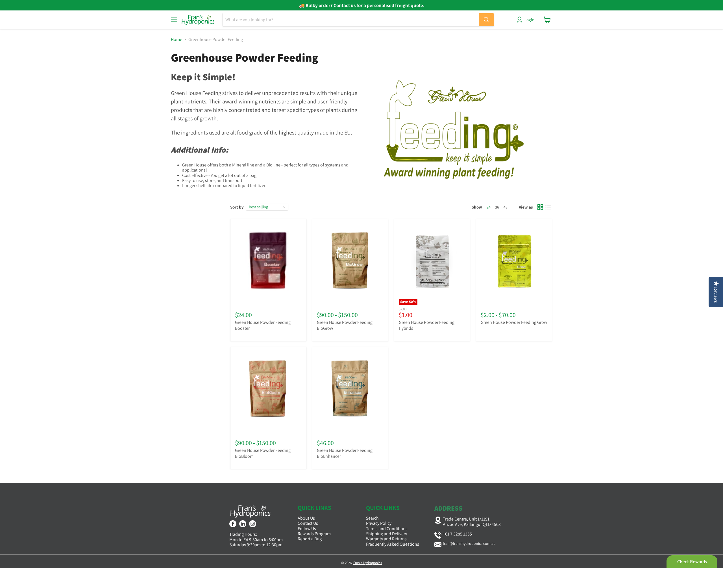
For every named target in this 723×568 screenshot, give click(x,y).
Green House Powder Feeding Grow (514, 322)
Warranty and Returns (386, 539)
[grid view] (540, 207)
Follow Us (307, 529)
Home (176, 39)
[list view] (548, 207)
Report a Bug (310, 539)
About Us (306, 518)
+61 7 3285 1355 (457, 534)
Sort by (237, 207)
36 (497, 207)
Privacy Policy (378, 523)
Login (529, 19)
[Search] (486, 19)
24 (489, 207)
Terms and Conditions (387, 529)
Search (372, 518)
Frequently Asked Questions (392, 544)
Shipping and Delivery (386, 534)
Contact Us (308, 523)
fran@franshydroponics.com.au (469, 543)
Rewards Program (314, 534)
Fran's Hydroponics (367, 562)
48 (506, 207)
